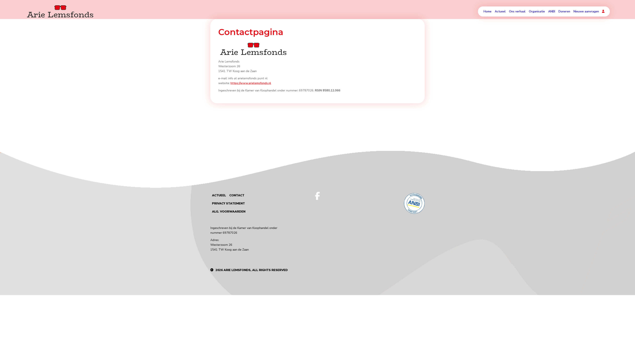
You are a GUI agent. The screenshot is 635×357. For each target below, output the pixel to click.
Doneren (564, 11)
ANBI (551, 11)
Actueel (500, 11)
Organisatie (537, 11)
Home (487, 11)
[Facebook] (317, 196)
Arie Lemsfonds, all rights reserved (256, 270)
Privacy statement (228, 203)
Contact (236, 195)
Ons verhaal (517, 11)
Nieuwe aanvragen (586, 11)
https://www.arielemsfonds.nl (251, 83)
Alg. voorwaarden (228, 212)
